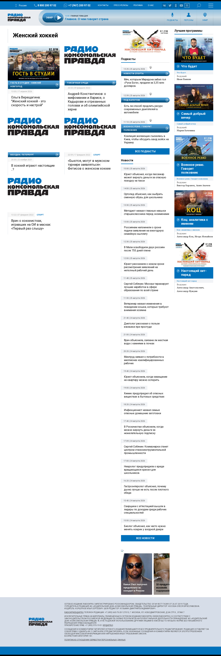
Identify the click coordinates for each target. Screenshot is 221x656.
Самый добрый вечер (186, 124)
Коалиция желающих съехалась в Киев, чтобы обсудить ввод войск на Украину (146, 139)
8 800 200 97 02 (47, 5)
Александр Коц (185, 236)
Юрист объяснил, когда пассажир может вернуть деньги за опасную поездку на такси (145, 177)
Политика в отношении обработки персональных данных (95, 640)
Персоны (188, 20)
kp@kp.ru (107, 625)
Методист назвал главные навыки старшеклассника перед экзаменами (146, 212)
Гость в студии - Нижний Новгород (25, 85)
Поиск (199, 5)
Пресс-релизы (121, 5)
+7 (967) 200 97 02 (79, 5)
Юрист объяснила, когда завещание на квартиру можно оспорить (145, 378)
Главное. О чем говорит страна (86, 19)
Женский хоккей (35, 35)
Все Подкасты (145, 151)
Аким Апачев (203, 185)
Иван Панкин (184, 79)
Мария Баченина (186, 130)
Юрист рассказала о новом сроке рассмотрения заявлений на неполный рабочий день (144, 267)
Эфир (205, 20)
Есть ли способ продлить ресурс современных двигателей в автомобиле (143, 109)
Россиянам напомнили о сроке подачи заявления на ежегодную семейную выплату (144, 230)
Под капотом (132, 100)
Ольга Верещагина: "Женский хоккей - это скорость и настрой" (28, 101)
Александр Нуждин (187, 291)
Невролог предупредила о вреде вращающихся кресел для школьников (144, 469)
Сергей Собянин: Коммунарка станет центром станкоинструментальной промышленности (146, 450)
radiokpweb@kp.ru (74, 612)
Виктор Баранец (186, 185)
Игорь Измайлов (204, 236)
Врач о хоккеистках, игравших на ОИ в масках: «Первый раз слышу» (31, 224)
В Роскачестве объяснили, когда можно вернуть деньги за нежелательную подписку (143, 430)
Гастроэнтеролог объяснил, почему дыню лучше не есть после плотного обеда (146, 489)
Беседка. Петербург (22, 155)
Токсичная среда (77, 83)
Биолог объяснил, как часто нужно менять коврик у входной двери (145, 528)
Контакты (103, 5)
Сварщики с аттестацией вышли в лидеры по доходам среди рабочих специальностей (145, 509)
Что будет (189, 66)
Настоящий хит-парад (145, 41)
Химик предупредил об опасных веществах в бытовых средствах (144, 395)
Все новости (145, 538)
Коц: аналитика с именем (188, 230)
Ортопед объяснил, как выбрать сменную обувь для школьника (143, 196)
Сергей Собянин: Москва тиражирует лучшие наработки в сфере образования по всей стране (146, 287)
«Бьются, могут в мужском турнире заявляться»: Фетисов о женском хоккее (89, 164)
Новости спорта (134, 73)
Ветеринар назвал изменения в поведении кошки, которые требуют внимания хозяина (146, 307)
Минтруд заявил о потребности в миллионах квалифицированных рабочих (144, 360)
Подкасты (172, 20)
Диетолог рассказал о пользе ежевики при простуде (142, 325)
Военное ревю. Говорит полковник (138, 128)
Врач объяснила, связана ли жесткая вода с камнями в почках (146, 342)
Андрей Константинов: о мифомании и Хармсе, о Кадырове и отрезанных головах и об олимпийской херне (89, 101)
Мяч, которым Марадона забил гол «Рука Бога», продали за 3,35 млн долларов (145, 82)
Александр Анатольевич (190, 287)
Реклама (138, 5)
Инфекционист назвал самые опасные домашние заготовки (142, 412)
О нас (151, 5)
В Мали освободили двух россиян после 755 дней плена (144, 249)
